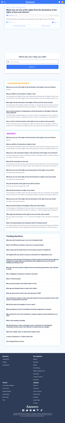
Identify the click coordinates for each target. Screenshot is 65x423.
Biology (35, 365)
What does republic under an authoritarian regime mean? (23, 332)
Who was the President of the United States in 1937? (21, 283)
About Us (35, 385)
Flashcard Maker (7, 391)
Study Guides (6, 394)
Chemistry (35, 362)
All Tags (4, 362)
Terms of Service (37, 391)
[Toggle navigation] (2, 2)
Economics (36, 379)
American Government (20, 7)
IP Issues (35, 403)
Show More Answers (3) (19, 26)
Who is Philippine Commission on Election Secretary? (22, 274)
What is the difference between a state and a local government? (25, 245)
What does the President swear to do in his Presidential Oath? (24, 240)
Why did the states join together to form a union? (20, 304)
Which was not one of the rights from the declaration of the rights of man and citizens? (31, 11)
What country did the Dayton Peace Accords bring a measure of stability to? (28, 250)
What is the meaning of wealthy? (15, 320)
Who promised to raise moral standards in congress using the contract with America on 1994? (32, 315)
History (12, 7)
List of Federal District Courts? (15, 341)
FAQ (4, 400)
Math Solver (6, 397)
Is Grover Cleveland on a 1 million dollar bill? (19, 336)
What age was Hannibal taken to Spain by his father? (21, 288)
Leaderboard (6, 359)
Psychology (36, 374)
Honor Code (6, 388)
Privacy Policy (36, 394)
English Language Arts (39, 371)
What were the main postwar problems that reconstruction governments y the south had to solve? (32, 268)
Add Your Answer (45, 26)
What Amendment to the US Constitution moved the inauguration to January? (28, 309)
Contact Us (36, 388)
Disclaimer (35, 397)
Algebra (35, 359)
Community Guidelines (8, 385)
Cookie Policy (36, 400)
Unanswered (6, 365)
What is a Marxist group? (13, 279)
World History (36, 368)
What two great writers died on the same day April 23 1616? (23, 293)
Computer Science (37, 376)
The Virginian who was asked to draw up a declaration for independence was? (29, 255)
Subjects (8, 7)
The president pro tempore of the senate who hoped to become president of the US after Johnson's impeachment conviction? (32, 299)
